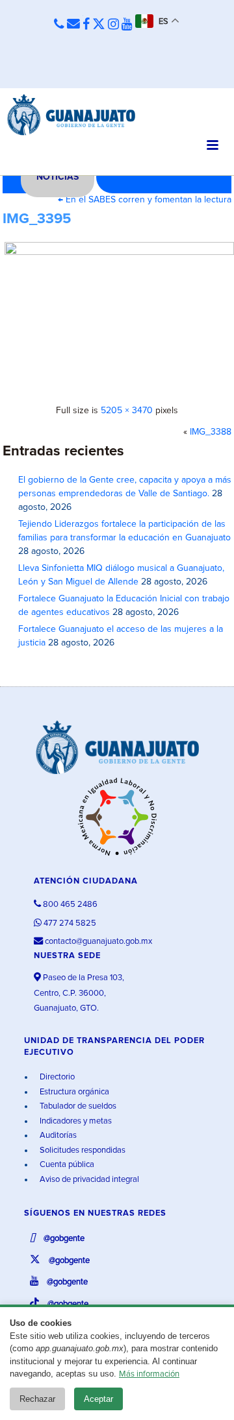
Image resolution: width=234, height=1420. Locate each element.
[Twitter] (98, 24)
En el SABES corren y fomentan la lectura (144, 199)
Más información (149, 1374)
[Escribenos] (73, 25)
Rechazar (37, 1399)
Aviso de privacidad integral (88, 1179)
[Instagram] (113, 24)
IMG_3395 (37, 219)
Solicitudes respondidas (81, 1150)
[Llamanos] (59, 25)
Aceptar (98, 1399)
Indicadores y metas (75, 1121)
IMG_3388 (210, 432)
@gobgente (63, 1238)
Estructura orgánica (73, 1092)
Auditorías (57, 1135)
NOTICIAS (57, 177)
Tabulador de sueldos (77, 1106)
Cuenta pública (66, 1165)
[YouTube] (127, 24)
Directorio (56, 1077)
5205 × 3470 (127, 410)
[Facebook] (86, 24)
